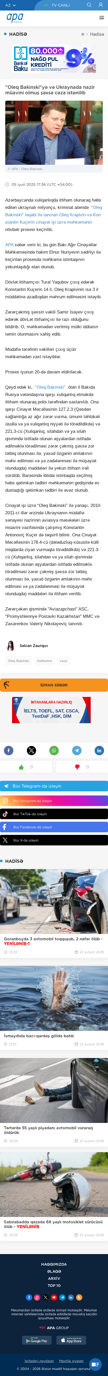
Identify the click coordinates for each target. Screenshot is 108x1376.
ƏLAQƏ (54, 1271)
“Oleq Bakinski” (50, 387)
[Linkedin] (71, 1298)
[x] (45, 1298)
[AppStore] (71, 1341)
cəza (63, 661)
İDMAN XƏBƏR (54, 685)
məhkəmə (44, 661)
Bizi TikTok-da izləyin (30, 814)
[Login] (101, 5)
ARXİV (54, 1278)
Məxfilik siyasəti (71, 1361)
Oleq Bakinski (18, 661)
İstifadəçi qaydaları (39, 1361)
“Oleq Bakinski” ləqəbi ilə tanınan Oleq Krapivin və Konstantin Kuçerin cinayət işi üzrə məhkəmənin (53, 215)
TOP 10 (54, 1285)
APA (9, 244)
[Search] (89, 5)
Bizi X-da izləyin (25, 840)
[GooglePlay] (37, 1341)
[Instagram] (37, 1298)
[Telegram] (62, 1298)
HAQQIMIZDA (54, 1264)
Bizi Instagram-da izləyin (32, 801)
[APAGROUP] (54, 1328)
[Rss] (79, 1298)
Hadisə (97, 34)
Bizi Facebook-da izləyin (32, 827)
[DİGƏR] (100, 18)
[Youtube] (54, 1298)
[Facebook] (29, 1298)
